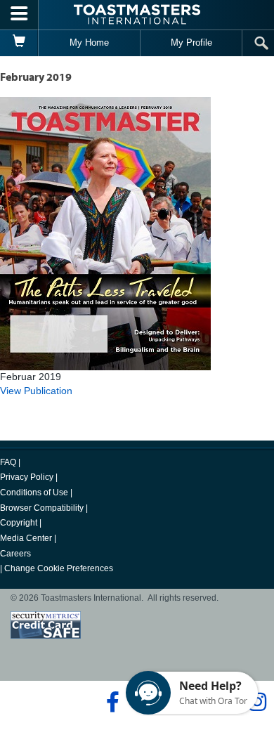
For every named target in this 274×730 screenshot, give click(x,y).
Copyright (18, 523)
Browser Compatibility (42, 508)
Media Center (26, 538)
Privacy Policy (26, 477)
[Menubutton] (19, 15)
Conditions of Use (34, 492)
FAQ (8, 462)
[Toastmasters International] (137, 14)
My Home (89, 42)
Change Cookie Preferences (58, 568)
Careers (15, 554)
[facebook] (110, 701)
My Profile (191, 42)
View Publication (36, 390)
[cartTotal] (19, 43)
